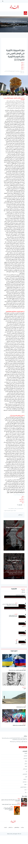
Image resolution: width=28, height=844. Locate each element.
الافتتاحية (25, 755)
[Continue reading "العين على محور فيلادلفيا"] (14, 697)
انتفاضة (22, 497)
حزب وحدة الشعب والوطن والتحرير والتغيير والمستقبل (13, 616)
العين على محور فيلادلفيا (21, 707)
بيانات (25, 789)
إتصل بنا (5, 827)
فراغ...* (24, 688)
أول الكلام (25, 758)
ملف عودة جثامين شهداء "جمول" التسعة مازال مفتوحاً (11, 804)
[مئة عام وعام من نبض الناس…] (22, 642)
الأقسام (25, 13)
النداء (18, 24)
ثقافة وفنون (24, 687)
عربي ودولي (13, 24)
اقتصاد (26, 766)
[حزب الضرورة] (22, 623)
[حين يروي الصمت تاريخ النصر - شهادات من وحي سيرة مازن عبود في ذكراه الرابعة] (22, 605)
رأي (25, 705)
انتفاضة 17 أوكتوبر (23, 787)
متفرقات (24, 779)
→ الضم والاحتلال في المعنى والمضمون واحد (16, 508)
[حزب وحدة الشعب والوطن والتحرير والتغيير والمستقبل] (22, 616)
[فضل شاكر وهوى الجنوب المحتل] (15, 608)
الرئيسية (26, 753)
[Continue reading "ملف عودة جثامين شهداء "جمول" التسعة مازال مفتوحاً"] (24, 805)
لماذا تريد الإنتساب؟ (23, 635)
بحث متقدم (11, 827)
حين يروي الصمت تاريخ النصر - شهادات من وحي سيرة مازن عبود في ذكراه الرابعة (9, 605)
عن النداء (22, 827)
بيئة (25, 792)
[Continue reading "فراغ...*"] (14, 679)
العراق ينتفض (21, 499)
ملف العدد (24, 781)
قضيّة (25, 784)
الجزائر (23, 502)
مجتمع (26, 763)
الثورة (23, 496)
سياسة (26, 761)
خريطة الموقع (17, 827)
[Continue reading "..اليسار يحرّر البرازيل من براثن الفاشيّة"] (14, 715)
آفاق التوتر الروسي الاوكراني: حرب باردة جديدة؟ (17, 670)
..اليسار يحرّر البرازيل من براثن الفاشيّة (19, 725)
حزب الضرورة (24, 626)
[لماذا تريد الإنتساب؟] (22, 633)
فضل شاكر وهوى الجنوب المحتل (14, 618)
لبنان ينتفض (22, 501)
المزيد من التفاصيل (23, 747)
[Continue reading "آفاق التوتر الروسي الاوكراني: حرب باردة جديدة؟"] (14, 660)
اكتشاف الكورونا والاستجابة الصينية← (10, 510)
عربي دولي (22, 72)
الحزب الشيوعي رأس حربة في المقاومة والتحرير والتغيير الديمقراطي (8, 808)
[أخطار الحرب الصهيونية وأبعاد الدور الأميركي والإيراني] (15, 597)
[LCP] (14, 7)
